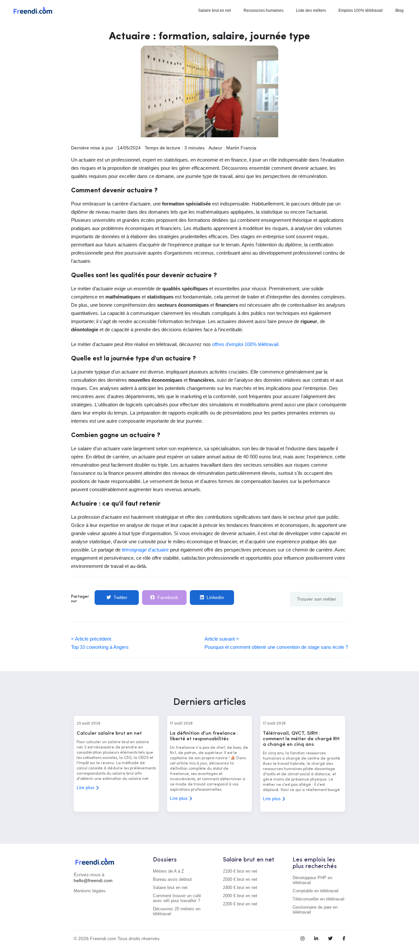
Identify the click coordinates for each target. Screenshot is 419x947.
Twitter (120, 597)
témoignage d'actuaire (145, 549)
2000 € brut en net (240, 895)
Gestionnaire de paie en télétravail (315, 910)
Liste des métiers (311, 10)
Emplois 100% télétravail (360, 10)
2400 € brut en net (240, 887)
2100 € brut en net (240, 871)
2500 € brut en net (240, 879)
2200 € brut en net (240, 903)
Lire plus (86, 787)
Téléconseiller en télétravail (318, 899)
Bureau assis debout (172, 879)
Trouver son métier (316, 599)
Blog (399, 10)
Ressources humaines (263, 10)
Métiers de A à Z (168, 871)
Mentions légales (90, 890)
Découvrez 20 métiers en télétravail (176, 911)
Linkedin (215, 597)
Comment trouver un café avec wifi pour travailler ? (177, 898)
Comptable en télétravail (315, 890)
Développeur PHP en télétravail (312, 880)
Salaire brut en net (214, 10)
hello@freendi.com (93, 880)
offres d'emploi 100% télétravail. (246, 344)
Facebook (167, 597)
